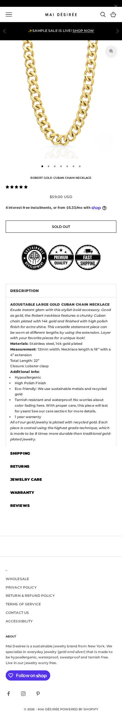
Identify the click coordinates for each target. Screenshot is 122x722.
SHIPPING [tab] (20, 453)
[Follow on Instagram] (23, 693)
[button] (17, 187)
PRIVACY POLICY (21, 587)
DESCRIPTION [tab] (24, 290)
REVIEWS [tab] (20, 505)
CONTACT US (17, 612)
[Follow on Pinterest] (38, 693)
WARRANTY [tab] (22, 492)
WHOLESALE (17, 579)
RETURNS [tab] (20, 466)
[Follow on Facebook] (8, 693)
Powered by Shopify (79, 709)
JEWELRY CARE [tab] (26, 479)
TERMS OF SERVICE (23, 604)
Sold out (61, 226)
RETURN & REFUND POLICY (30, 595)
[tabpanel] (61, 371)
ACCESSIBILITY (19, 621)
